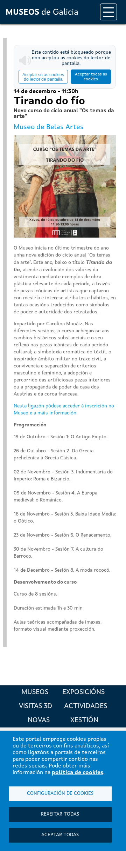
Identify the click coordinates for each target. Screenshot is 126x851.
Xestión (84, 720)
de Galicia (42, 12)
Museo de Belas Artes (49, 127)
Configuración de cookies (60, 793)
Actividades (85, 706)
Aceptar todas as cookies (91, 76)
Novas (39, 720)
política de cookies (77, 773)
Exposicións (83, 692)
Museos (34, 692)
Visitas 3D (35, 706)
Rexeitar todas (60, 814)
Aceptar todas (60, 835)
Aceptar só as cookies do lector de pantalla (43, 76)
